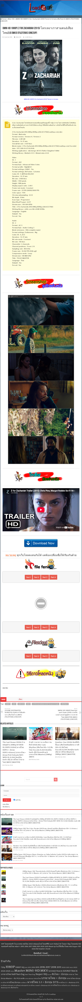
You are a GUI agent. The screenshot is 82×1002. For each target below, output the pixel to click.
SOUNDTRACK (55, 971)
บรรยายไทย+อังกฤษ (73, 978)
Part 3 (45, 577)
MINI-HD (21, 704)
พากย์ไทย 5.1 (23, 982)
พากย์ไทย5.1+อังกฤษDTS (21, 985)
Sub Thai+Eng (30, 974)
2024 (3, 971)
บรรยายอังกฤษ (29, 978)
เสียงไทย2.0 (65, 704)
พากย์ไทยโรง (55, 985)
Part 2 (36, 577)
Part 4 (53, 577)
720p (3, 967)
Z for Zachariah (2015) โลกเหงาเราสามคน (46, 704)
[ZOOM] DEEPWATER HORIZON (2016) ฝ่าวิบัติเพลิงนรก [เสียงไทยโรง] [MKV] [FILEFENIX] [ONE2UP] (15, 713)
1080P (8, 704)
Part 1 (28, 577)
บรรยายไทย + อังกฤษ (53, 978)
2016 (42, 967)
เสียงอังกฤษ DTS (5, 987)
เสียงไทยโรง (14, 987)
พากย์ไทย (3, 982)
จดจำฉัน (18, 800)
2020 (64, 967)
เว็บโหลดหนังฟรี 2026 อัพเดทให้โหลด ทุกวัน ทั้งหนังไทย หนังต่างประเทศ (41, 999)
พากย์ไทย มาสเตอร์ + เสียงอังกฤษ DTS (39, 985)
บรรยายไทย (37, 978)
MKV (28, 704)
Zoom (49, 974)
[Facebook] (42, 996)
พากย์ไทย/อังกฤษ (13, 982)
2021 (67, 967)
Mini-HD (11, 19)
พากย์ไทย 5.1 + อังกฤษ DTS (42, 982)
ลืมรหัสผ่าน (6, 807)
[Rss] (40, 996)
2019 (59, 967)
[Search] (55, 779)
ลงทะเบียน (6, 804)
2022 (71, 967)
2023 (75, 967)
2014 (33, 967)
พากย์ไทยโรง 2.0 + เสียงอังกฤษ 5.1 (69, 985)
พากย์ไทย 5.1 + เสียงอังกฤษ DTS (69, 982)
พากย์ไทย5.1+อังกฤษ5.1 (7, 985)
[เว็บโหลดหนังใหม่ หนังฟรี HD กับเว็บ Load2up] (41, 7)
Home (4, 19)
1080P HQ (19, 967)
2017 (48, 967)
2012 (26, 967)
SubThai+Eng (18, 974)
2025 (8, 971)
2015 (14, 704)
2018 (53, 967)
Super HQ (41, 974)
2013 (29, 967)
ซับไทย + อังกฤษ (60, 974)
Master (19, 970)
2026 (12, 971)
